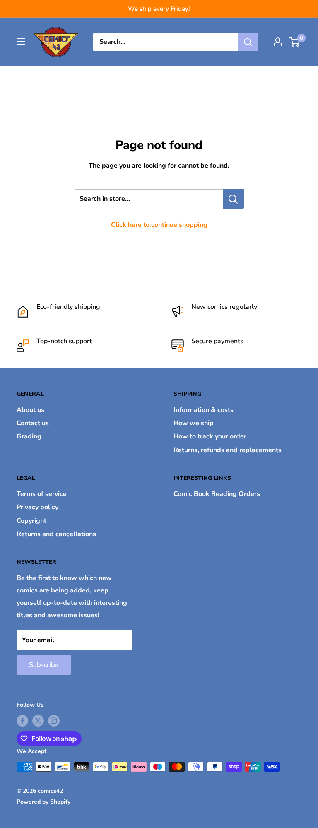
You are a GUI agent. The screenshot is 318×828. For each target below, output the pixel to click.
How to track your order (209, 436)
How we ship (193, 423)
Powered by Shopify (43, 802)
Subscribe (43, 664)
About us (30, 409)
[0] (294, 42)
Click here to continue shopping (159, 224)
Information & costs (203, 409)
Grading (29, 436)
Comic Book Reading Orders (216, 493)
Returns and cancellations (56, 534)
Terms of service (42, 493)
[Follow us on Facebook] (22, 721)
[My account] (278, 41)
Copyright (31, 520)
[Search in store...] (233, 199)
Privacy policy (37, 507)
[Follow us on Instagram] (54, 721)
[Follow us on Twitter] (38, 721)
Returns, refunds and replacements (227, 450)
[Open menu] (21, 41)
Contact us (33, 423)
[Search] (248, 42)
